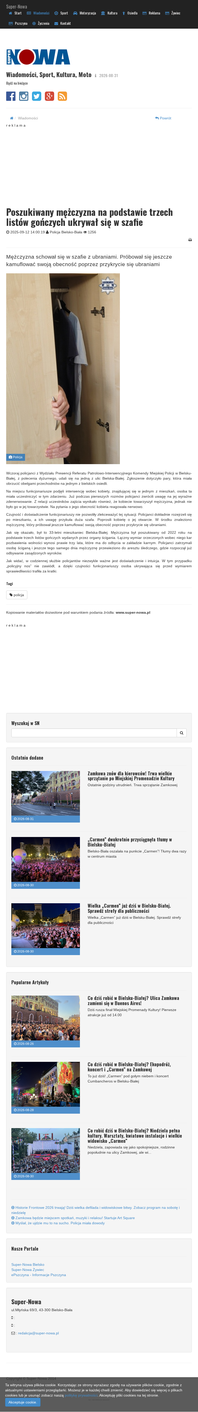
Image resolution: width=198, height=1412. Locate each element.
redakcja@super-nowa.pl (38, 1333)
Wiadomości (40, 12)
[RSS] (62, 99)
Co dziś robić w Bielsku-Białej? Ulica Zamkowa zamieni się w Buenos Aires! (133, 1000)
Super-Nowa (16, 5)
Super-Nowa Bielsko (27, 1264)
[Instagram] (23, 99)
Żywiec (174, 12)
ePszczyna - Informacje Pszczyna (38, 1275)
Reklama (153, 12)
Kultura (111, 12)
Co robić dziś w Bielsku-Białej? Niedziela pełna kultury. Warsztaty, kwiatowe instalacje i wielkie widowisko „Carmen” (135, 1135)
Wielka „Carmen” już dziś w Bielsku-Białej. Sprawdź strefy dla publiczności (129, 908)
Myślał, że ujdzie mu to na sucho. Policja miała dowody (59, 1223)
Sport (63, 12)
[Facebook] (10, 99)
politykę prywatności (81, 1395)
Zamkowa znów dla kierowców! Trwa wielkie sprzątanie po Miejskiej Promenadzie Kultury (131, 776)
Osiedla (131, 12)
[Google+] (49, 99)
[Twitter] (36, 99)
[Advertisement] (102, 164)
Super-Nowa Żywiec (27, 1270)
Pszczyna (20, 23)
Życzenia (42, 23)
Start (17, 12)
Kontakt (64, 23)
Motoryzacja (86, 12)
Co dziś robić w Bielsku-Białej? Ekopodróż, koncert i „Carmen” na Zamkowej (129, 1067)
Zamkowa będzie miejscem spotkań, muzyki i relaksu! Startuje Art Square (74, 1218)
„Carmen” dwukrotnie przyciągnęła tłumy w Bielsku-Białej (130, 842)
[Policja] (97, 368)
